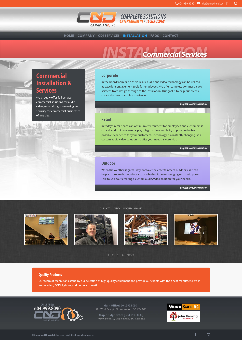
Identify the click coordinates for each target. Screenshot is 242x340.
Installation (135, 35)
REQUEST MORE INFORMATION (193, 104)
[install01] (96, 243)
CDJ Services (109, 35)
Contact (170, 35)
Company (86, 35)
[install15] (196, 243)
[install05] (146, 243)
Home (69, 35)
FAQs (154, 35)
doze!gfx (89, 335)
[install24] (46, 243)
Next (130, 255)
